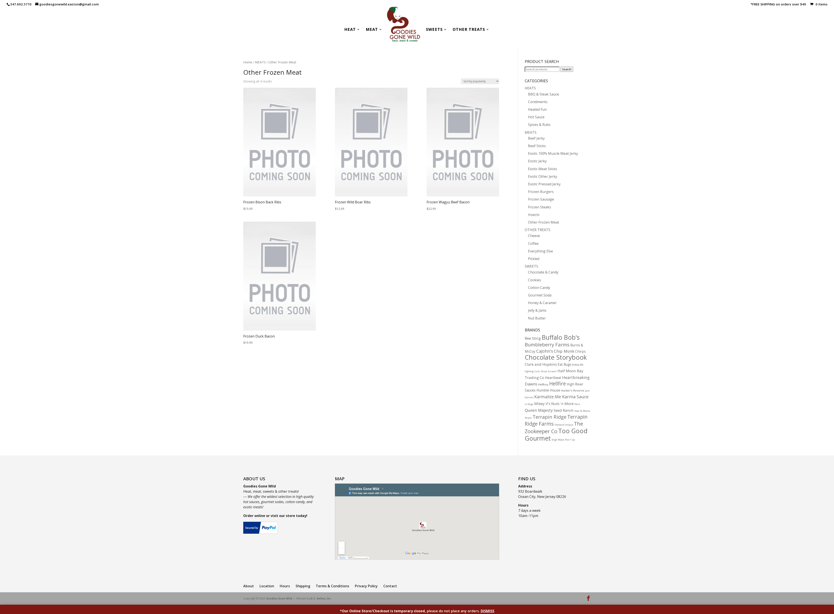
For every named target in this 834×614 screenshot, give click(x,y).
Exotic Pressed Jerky (544, 184)
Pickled (533, 258)
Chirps (580, 351)
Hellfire (557, 383)
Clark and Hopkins (541, 364)
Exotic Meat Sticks (542, 168)
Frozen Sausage (541, 199)
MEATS (260, 62)
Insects (533, 214)
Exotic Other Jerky (542, 176)
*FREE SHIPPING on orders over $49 (778, 4)
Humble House (548, 390)
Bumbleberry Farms (547, 344)
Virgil (554, 439)
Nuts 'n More (562, 403)
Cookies (534, 280)
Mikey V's (542, 403)
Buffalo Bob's (561, 337)
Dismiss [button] (487, 611)
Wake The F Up (566, 439)
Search (566, 69)
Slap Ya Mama (582, 410)
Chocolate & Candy (543, 272)
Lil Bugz (529, 404)
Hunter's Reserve (572, 390)
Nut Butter (537, 318)
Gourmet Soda (539, 295)
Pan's (577, 404)
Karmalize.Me (547, 397)
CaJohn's (544, 351)
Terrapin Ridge (549, 416)
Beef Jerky (536, 138)
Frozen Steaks (539, 207)
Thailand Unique (563, 424)
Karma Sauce (575, 396)
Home (247, 62)
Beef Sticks (537, 145)
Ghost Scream (549, 371)
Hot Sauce (536, 117)
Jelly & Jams (537, 310)
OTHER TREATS (537, 229)
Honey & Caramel (542, 302)
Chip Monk (564, 351)
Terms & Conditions (332, 586)
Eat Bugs (564, 364)
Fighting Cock (532, 371)
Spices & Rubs (539, 124)
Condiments (538, 101)
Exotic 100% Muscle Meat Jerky (553, 153)
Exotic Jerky (537, 161)
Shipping (303, 586)
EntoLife (577, 365)
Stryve (528, 417)
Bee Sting (533, 338)
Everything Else (540, 251)
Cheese (534, 235)
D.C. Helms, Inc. (321, 598)
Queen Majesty (539, 410)
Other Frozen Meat (543, 222)
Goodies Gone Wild (279, 598)
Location (267, 586)
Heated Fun (537, 109)
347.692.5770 (20, 4)
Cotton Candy (539, 287)
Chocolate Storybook (556, 357)
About (248, 586)
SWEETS (531, 266)
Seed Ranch (564, 410)
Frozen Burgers (541, 191)
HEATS (530, 88)
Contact (390, 586)
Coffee (533, 243)
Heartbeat (553, 377)
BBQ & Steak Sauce (543, 94)
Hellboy (543, 384)
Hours (285, 586)
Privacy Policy (366, 586)
